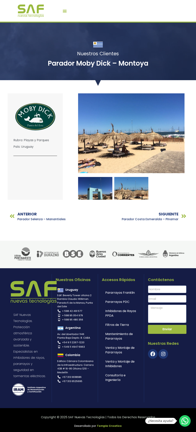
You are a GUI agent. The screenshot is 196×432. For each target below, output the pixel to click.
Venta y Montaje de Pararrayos (120, 350)
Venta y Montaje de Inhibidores (120, 363)
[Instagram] (163, 354)
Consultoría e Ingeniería (115, 377)
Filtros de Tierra (117, 325)
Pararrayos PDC (117, 302)
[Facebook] (153, 354)
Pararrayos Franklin (120, 292)
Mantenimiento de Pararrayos (119, 336)
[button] (64, 11)
